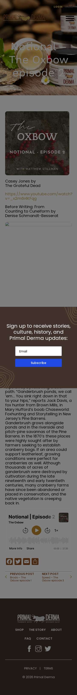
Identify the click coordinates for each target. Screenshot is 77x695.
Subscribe (38, 363)
